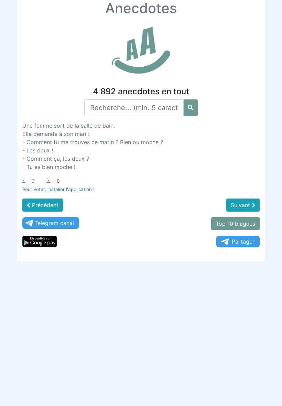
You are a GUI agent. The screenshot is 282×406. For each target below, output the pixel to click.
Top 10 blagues (235, 223)
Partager (243, 241)
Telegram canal (54, 223)
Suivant (241, 205)
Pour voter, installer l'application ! (58, 189)
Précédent (44, 205)
